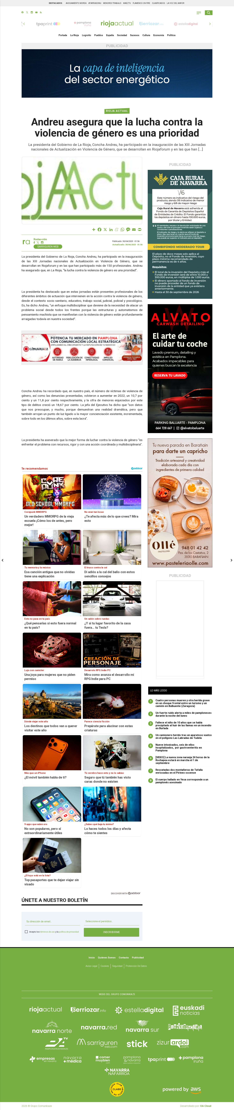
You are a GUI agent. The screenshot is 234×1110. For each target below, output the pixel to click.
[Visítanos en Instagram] (32, 13)
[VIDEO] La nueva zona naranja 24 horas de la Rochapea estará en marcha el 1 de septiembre (180, 760)
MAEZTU (127, 3)
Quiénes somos (107, 957)
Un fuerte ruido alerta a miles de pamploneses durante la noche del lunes (181, 714)
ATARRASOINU (94, 3)
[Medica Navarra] (72, 1059)
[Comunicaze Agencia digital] (117, 981)
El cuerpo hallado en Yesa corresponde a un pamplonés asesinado (179, 781)
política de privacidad (69, 932)
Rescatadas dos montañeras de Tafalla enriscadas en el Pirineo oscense (176, 771)
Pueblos (98, 35)
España (110, 35)
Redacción (40, 239)
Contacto (124, 957)
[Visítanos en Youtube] (36, 13)
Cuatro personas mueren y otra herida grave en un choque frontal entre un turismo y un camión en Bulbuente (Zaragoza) (180, 703)
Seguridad (117, 966)
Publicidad (138, 957)
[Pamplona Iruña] (191, 1059)
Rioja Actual (117, 110)
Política (171, 35)
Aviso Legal (91, 966)
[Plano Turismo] (131, 1059)
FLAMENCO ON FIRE (141, 3)
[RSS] (41, 13)
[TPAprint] (161, 1059)
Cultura (146, 35)
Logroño (86, 35)
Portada (63, 35)
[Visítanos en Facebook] (22, 13)
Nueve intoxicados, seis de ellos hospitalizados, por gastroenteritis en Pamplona (176, 747)
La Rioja (74, 35)
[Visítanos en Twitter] (27, 13)
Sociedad (122, 35)
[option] (117, 24)
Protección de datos (136, 966)
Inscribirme (111, 932)
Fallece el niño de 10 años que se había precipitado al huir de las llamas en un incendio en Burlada (181, 725)
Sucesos (134, 35)
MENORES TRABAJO (112, 3)
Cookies (105, 966)
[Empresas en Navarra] (43, 1059)
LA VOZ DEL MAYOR (175, 3)
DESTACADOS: (55, 3)
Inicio (92, 957)
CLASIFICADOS (158, 3)
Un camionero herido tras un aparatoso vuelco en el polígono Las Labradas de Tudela (181, 736)
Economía (158, 35)
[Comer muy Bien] (102, 1059)
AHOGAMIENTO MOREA (76, 3)
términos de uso (47, 932)
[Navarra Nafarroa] (117, 1071)
